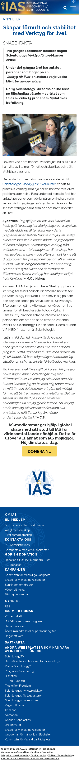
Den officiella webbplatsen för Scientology (32, 661)
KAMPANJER (15, 569)
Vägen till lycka (15, 589)
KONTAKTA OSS (18, 539)
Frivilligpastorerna (16, 594)
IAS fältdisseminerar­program (23, 621)
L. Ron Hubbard (15, 680)
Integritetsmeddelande (15, 755)
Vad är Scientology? (18, 666)
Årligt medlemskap (17, 530)
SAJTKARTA (15, 642)
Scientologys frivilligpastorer (23, 695)
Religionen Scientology (20, 671)
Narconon (11, 715)
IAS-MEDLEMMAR (19, 611)
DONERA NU (39, 451)
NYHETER (13, 19)
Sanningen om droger (19, 584)
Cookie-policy (38, 755)
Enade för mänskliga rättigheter (25, 579)
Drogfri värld (13, 724)
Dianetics (11, 675)
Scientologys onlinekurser (22, 700)
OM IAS (11, 514)
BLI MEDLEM (15, 520)
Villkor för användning (61, 755)
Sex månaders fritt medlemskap (25, 525)
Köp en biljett (13, 616)
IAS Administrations (17, 545)
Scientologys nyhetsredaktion (24, 690)
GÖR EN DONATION (21, 554)
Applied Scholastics (18, 720)
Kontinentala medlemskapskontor (27, 550)
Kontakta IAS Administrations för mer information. (30, 758)
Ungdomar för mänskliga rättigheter (28, 734)
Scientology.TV (14, 656)
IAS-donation (13, 564)
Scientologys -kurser (29, 184)
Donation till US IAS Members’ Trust (27, 559)
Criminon (10, 710)
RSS (7, 606)
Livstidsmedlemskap (18, 534)
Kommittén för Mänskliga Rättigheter (28, 575)
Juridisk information (41, 752)
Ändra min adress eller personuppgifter (30, 631)
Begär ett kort (14, 636)
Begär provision (15, 626)
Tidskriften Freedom (18, 685)
